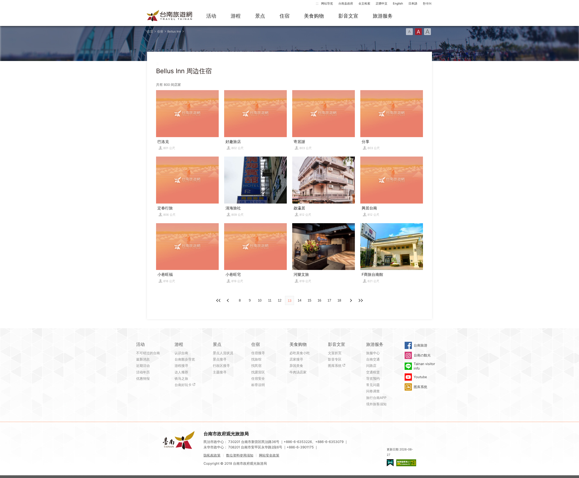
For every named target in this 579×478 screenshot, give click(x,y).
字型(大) (427, 31)
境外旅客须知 (376, 404)
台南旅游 (420, 345)
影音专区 (335, 359)
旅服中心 (373, 353)
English (398, 3)
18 (339, 300)
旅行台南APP (376, 398)
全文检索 (364, 3)
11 (269, 300)
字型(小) (409, 31)
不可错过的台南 (148, 353)
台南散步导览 (185, 359)
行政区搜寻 (221, 365)
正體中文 (381, 3)
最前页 (218, 300)
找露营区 (258, 372)
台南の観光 (422, 355)
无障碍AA (406, 462)
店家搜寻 (296, 359)
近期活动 (143, 365)
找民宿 (256, 365)
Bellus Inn (174, 31)
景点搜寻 (219, 359)
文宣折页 (335, 353)
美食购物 (314, 16)
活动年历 (143, 372)
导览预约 (373, 378)
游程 (236, 16)
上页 (350, 300)
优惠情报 (143, 378)
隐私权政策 (212, 455)
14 (299, 300)
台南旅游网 (170, 16)
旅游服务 (383, 16)
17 (329, 300)
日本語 (412, 3)
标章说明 (258, 385)
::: (317, 3)
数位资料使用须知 (239, 455)
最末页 (360, 300)
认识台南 (181, 353)
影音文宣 (348, 16)
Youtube (420, 377)
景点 (260, 16)
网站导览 (327, 3)
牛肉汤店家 (298, 372)
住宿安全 (258, 378)
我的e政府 (390, 462)
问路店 (371, 365)
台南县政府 (345, 3)
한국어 (427, 3)
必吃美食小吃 (300, 353)
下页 (228, 300)
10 (259, 300)
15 (309, 300)
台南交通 (373, 359)
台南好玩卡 (183, 385)
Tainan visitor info (424, 366)
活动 (211, 16)
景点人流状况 (223, 353)
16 (319, 300)
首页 (150, 31)
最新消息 (143, 359)
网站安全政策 (269, 455)
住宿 (285, 16)
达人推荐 (181, 372)
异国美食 (296, 365)
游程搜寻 (181, 365)
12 (279, 300)
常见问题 (373, 385)
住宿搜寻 (258, 353)
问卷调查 (373, 391)
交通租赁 (373, 372)
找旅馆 (256, 359)
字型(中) (418, 31)
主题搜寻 (219, 372)
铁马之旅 (181, 378)
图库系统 (335, 365)
